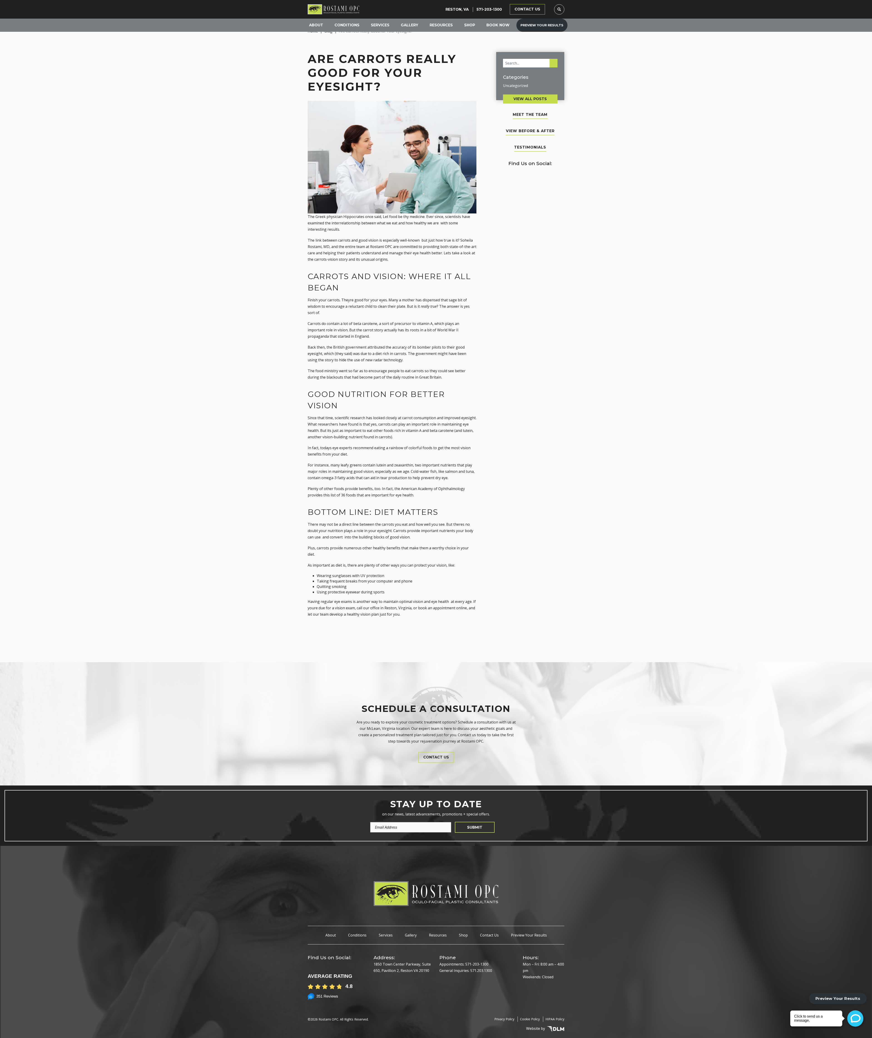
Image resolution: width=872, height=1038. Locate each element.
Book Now (498, 25)
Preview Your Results (541, 25)
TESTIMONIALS (530, 147)
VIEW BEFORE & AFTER (530, 131)
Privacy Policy (504, 1019)
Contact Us (489, 935)
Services (380, 25)
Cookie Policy (530, 1019)
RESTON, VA (457, 9)
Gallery (409, 25)
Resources (441, 25)
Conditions (346, 25)
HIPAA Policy (554, 1019)
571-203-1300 (489, 9)
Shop (469, 25)
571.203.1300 (481, 970)
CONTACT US (527, 9)
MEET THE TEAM (530, 114)
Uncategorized (515, 85)
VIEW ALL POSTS (530, 99)
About (316, 25)
